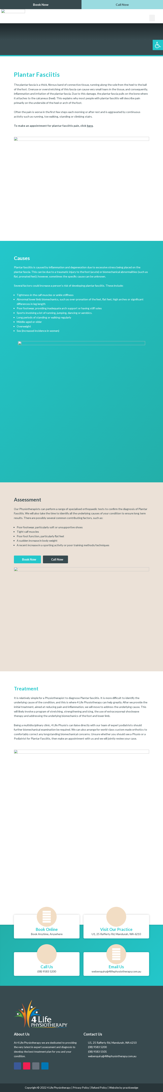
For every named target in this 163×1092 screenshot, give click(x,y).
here (90, 125)
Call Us (47, 966)
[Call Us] (47, 954)
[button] (152, 18)
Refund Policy (99, 1087)
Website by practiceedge (123, 1087)
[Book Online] (47, 917)
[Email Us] (116, 954)
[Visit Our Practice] (116, 917)
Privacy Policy (81, 1087)
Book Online (47, 929)
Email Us (116, 966)
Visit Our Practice (116, 929)
